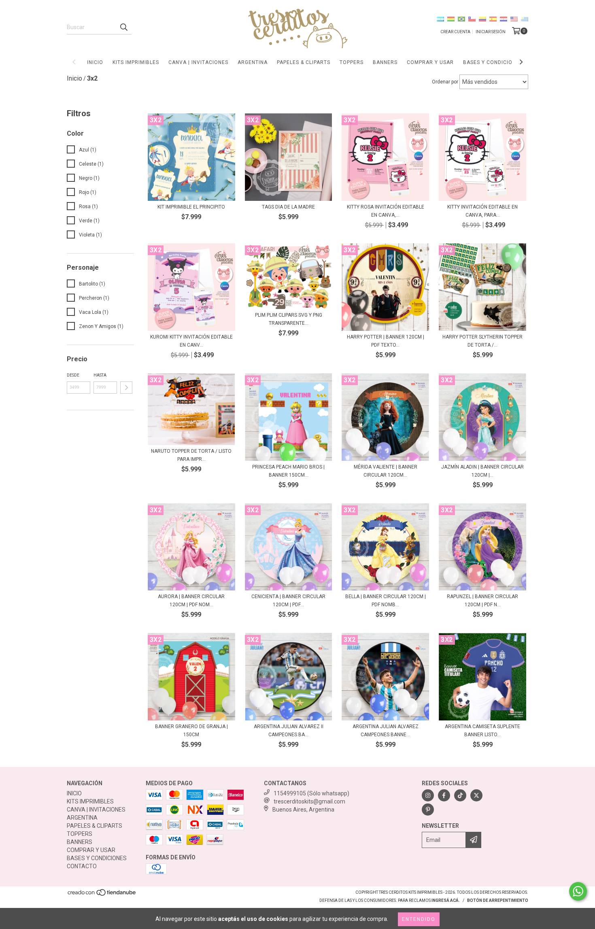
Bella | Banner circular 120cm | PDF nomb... (385, 600)
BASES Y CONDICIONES (493, 62)
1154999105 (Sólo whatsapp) (311, 793)
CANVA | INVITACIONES (198, 62)
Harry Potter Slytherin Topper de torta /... (482, 341)
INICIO (95, 62)
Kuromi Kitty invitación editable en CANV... (191, 341)
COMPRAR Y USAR (430, 62)
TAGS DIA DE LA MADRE (288, 207)
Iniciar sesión (491, 32)
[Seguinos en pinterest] (428, 809)
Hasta (100, 375)
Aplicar (126, 387)
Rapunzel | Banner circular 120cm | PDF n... (482, 600)
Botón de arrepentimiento (497, 900)
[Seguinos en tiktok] (460, 795)
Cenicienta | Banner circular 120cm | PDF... (288, 600)
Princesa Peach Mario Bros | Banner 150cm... (288, 471)
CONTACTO (82, 866)
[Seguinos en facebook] (444, 795)
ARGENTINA (253, 62)
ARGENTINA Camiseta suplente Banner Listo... (482, 730)
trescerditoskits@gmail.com (309, 801)
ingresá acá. (445, 900)
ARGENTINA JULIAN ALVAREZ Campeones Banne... (386, 730)
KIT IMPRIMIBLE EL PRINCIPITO (191, 207)
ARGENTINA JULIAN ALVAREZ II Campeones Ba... (288, 730)
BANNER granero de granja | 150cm (191, 730)
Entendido (419, 919)
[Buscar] (123, 27)
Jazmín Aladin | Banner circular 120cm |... (482, 471)
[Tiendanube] (102, 895)
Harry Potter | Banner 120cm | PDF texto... (385, 341)
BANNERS (385, 62)
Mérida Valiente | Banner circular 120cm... (385, 471)
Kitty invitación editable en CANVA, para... (482, 211)
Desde (73, 375)
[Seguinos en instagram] (428, 795)
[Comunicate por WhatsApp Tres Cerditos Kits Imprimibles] (578, 891)
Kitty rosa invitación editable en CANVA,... (385, 211)
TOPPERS (351, 62)
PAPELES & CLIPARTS (303, 62)
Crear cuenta (455, 32)
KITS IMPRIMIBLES (136, 62)
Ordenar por (445, 82)
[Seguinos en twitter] (476, 795)
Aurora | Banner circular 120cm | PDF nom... (191, 600)
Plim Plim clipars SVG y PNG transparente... (288, 319)
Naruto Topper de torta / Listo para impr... (191, 455)
